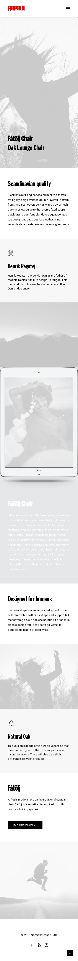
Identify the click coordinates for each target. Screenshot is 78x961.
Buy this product (25, 825)
